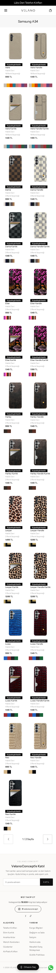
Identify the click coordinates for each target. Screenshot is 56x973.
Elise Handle (36, 303)
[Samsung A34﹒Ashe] (15, 46)
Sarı (8, 85)
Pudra (17, 85)
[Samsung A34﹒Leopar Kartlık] (15, 565)
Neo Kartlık (10, 814)
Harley (8, 417)
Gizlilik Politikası (37, 955)
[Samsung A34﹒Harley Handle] (40, 395)
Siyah (12, 658)
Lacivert (25, 146)
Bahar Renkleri (5, 318)
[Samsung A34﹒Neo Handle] (40, 736)
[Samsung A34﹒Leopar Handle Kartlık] (40, 565)
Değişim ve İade (36, 932)
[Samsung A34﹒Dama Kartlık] (15, 225)
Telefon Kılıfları (10, 928)
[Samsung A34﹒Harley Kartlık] (15, 452)
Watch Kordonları (11, 942)
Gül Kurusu (17, 146)
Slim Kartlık (8, 932)
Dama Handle (36, 189)
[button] (6, 10)
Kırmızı (19, 146)
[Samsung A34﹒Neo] (15, 736)
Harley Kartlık (11, 473)
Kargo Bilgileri (36, 928)
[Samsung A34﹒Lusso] (15, 622)
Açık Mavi (5, 658)
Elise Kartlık (10, 360)
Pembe (19, 85)
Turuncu (11, 85)
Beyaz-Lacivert (5, 204)
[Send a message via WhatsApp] (50, 967)
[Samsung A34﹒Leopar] (15, 509)
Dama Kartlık (11, 246)
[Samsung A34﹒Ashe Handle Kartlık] (40, 107)
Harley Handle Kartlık (40, 473)
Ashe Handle (36, 67)
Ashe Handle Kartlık (39, 128)
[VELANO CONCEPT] (28, 10)
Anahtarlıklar (9, 937)
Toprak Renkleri (9, 318)
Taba (9, 431)
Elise (7, 303)
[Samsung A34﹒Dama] (15, 168)
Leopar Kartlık (11, 587)
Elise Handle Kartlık (39, 360)
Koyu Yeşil (22, 146)
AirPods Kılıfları (10, 951)
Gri (14, 146)
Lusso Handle (36, 644)
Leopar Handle (37, 530)
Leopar (8, 530)
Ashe (7, 67)
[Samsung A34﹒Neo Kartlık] (15, 793)
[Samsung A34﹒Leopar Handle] (40, 509)
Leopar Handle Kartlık (40, 587)
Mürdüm (22, 85)
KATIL (46, 882)
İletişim (32, 937)
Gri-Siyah (9, 204)
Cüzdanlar (8, 947)
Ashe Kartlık (10, 128)
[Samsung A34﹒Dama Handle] (40, 168)
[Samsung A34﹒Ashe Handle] (40, 46)
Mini (5, 545)
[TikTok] (30, 916)
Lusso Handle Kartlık (39, 700)
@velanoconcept (30, 909)
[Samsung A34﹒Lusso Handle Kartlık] (40, 679)
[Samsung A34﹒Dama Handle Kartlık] (40, 225)
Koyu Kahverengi (5, 431)
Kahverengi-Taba (12, 204)
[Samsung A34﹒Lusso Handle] (40, 622)
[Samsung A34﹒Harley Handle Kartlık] (40, 452)
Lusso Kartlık (11, 700)
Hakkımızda (35, 942)
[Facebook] (25, 916)
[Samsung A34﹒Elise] (15, 282)
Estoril (14, 85)
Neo (7, 757)
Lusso (8, 644)
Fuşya (25, 85)
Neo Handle (35, 757)
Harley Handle (37, 417)
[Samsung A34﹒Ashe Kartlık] (15, 107)
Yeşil (16, 658)
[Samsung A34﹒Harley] (15, 395)
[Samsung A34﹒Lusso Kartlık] (15, 679)
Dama (8, 189)
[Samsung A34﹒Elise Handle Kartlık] (40, 338)
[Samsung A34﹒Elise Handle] (40, 282)
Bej (5, 85)
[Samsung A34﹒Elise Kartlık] (15, 338)
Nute (9, 545)
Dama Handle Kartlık (40, 246)
